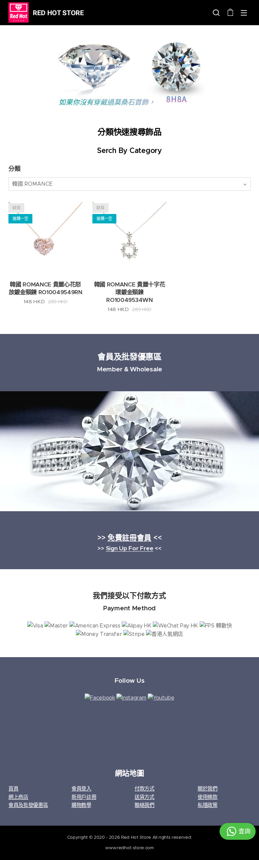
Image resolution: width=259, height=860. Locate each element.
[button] (216, 12)
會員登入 (81, 788)
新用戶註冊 (83, 797)
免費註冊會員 (129, 537)
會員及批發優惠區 (28, 805)
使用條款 (208, 797)
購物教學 (81, 805)
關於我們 (208, 788)
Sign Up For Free (129, 548)
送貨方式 (144, 797)
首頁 (13, 788)
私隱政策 (208, 805)
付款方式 (144, 788)
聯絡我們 (144, 805)
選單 (244, 12)
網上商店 (18, 797)
